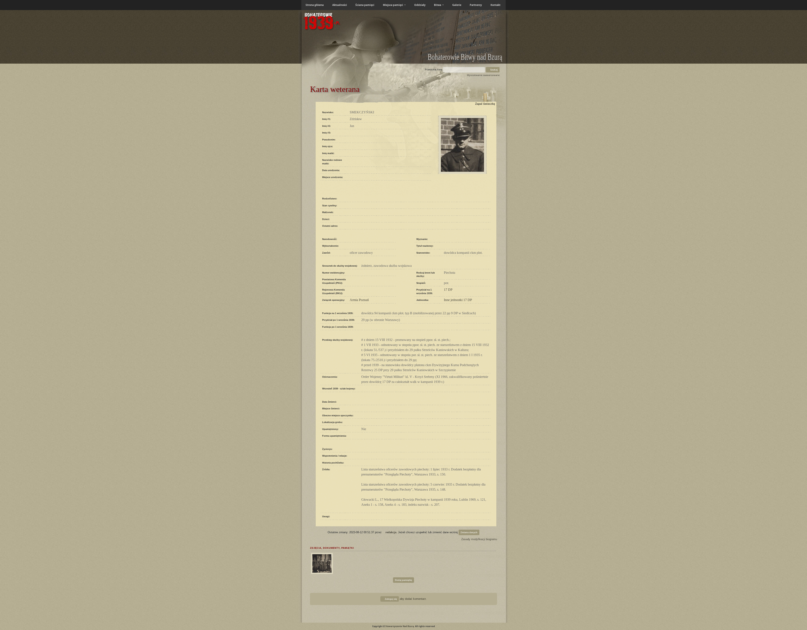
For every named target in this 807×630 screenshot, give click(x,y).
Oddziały (420, 5)
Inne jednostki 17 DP (458, 300)
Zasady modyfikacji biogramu (478, 539)
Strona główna (315, 5)
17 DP (448, 289)
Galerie (456, 5)
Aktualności (339, 5)
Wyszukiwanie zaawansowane (483, 75)
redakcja (390, 532)
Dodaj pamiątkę (403, 580)
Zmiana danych (468, 532)
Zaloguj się (390, 599)
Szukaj (494, 69)
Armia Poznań (359, 300)
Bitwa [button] (438, 5)
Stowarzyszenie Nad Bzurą (399, 626)
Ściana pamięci (364, 5)
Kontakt (495, 5)
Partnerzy (476, 5)
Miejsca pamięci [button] (393, 5)
